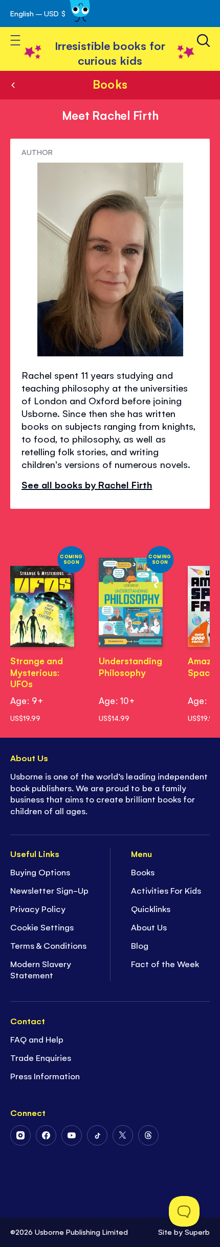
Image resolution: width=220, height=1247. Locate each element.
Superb (197, 1231)
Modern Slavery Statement (40, 969)
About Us (149, 926)
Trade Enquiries (40, 1057)
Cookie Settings (42, 926)
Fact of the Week (165, 963)
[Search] (203, 40)
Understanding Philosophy (130, 666)
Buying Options (40, 871)
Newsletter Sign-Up (49, 890)
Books (110, 83)
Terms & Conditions (48, 945)
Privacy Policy (37, 908)
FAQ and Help (36, 1039)
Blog (139, 945)
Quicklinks (150, 908)
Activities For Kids (166, 890)
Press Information (45, 1075)
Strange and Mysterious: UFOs (36, 672)
